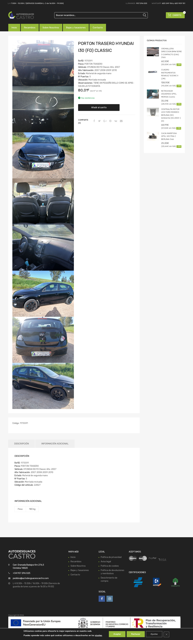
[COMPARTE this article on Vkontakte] (115, 121)
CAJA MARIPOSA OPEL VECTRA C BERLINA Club (169, 136)
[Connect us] (102, 599)
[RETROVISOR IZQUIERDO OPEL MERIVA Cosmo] (153, 94)
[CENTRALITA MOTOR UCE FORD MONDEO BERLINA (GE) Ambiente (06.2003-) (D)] (153, 112)
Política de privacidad (111, 557)
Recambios (29, 27)
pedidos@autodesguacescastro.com (31, 578)
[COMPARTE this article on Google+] (104, 121)
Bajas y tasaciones (76, 27)
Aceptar (117, 634)
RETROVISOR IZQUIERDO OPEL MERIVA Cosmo (169, 94)
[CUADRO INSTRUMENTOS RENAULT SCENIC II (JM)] (153, 71)
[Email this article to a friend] (121, 121)
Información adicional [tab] (55, 443)
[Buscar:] (101, 15)
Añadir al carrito (99, 107)
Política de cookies (110, 566)
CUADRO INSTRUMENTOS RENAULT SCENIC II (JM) (169, 74)
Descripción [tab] (21, 443)
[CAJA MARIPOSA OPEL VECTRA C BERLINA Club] (153, 136)
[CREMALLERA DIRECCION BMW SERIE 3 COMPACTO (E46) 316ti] (153, 51)
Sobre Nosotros (51, 27)
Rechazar (135, 634)
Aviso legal (106, 561)
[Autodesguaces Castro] (21, 15)
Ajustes (154, 634)
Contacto (98, 27)
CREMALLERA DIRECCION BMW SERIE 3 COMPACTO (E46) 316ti (171, 53)
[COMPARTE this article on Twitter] (99, 121)
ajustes (98, 635)
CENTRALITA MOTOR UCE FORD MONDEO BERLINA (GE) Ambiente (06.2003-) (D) (171, 115)
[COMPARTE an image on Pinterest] (110, 121)
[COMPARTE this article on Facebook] (94, 121)
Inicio (14, 27)
